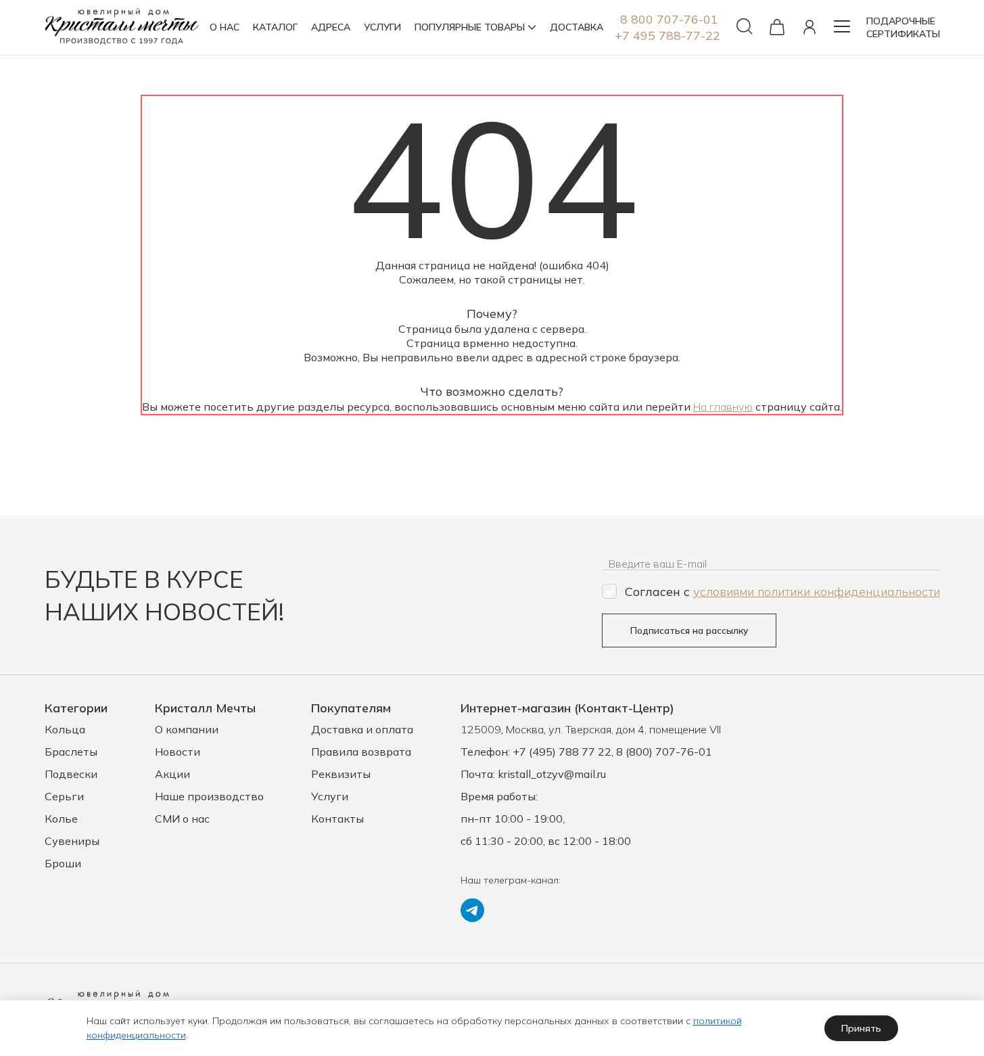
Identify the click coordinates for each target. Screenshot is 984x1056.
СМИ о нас (182, 818)
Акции (172, 774)
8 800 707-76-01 (669, 19)
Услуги (329, 796)
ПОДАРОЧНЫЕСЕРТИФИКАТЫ (903, 27)
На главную (723, 406)
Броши (63, 863)
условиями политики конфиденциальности (816, 591)
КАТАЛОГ (275, 27)
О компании (186, 729)
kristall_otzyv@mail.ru (552, 774)
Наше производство (209, 796)
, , (591, 729)
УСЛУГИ (382, 27)
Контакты (337, 818)
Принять (861, 1028)
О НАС (224, 27)
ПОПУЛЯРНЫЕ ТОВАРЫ (470, 27)
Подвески (71, 774)
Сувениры (72, 841)
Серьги (64, 796)
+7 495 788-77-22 (667, 35)
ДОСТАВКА (576, 27)
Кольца (65, 729)
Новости (177, 751)
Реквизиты (341, 774)
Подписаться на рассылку (689, 630)
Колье (61, 818)
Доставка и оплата (362, 729)
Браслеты (71, 751)
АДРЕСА (330, 27)
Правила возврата (361, 751)
